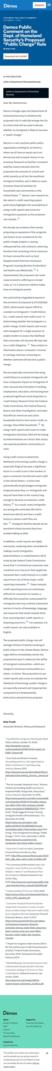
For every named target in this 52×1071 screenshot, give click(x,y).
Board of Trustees (10, 1023)
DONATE (39, 5)
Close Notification (47, 1059)
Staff (5, 1026)
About (5, 1019)
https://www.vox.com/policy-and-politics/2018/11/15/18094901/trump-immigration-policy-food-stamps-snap (24, 826)
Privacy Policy (9, 1032)
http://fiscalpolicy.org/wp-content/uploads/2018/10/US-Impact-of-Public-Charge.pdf (25, 749)
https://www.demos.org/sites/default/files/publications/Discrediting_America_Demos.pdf (26, 775)
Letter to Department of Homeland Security (22, 81)
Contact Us (8, 1041)
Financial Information (35, 1023)
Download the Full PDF (16, 56)
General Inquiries (10, 1045)
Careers (6, 1029)
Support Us (30, 1019)
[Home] (10, 8)
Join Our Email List (33, 1026)
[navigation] (49, 5)
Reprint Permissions (11, 1036)
